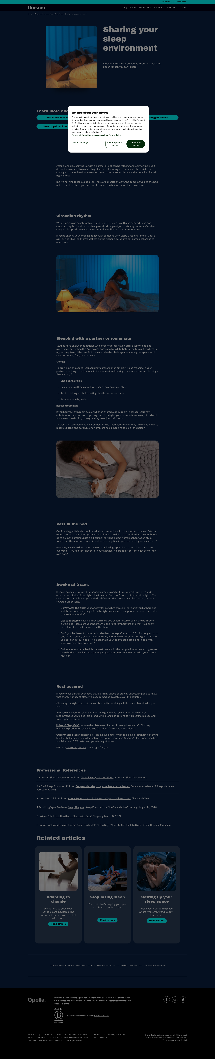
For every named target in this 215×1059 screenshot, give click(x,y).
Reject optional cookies (114, 143)
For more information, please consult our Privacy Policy (97, 135)
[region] (108, 129)
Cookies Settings (80, 142)
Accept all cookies (136, 143)
